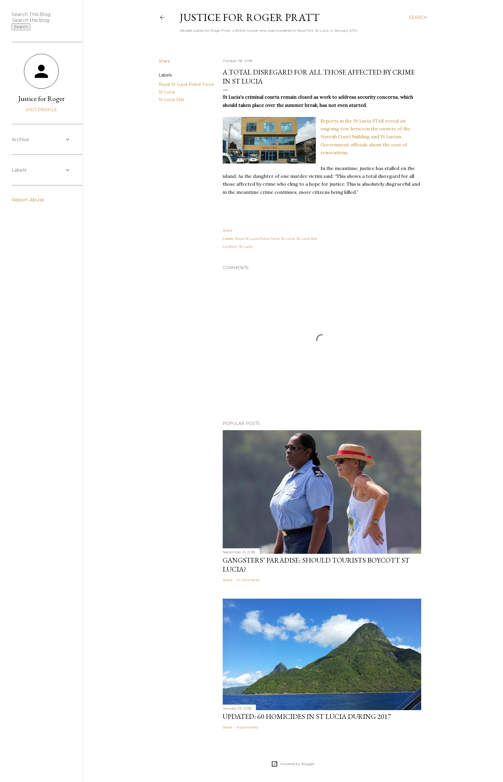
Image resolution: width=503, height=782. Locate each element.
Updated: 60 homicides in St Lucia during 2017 (307, 716)
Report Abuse (28, 200)
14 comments (248, 580)
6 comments (247, 727)
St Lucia (167, 92)
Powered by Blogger (297, 764)
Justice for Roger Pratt (250, 17)
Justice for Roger (41, 98)
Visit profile (41, 109)
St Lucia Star (171, 99)
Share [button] (164, 61)
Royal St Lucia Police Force (186, 84)
